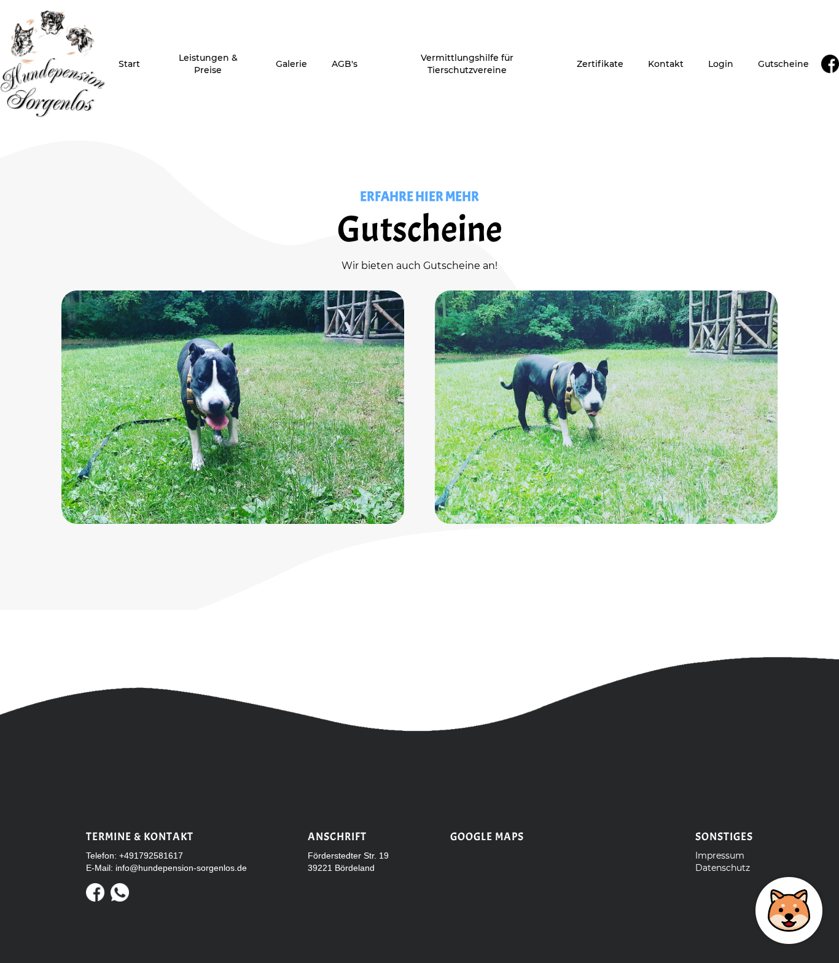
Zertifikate (600, 63)
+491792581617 (151, 855)
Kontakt (666, 63)
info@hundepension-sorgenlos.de (181, 868)
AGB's (344, 63)
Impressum (719, 855)
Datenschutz (722, 867)
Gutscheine (783, 63)
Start (129, 63)
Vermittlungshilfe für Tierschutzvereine (467, 64)
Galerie (291, 63)
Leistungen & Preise (208, 64)
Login (720, 63)
